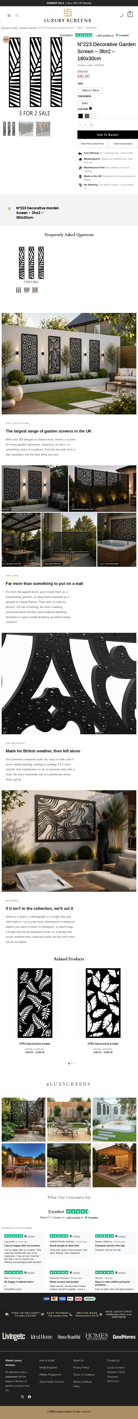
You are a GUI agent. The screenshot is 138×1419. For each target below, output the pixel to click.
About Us (78, 1360)
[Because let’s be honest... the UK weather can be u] (69, 1165)
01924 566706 (119, 1317)
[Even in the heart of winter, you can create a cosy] (114, 1165)
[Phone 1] (121, 15)
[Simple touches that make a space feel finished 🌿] (69, 1120)
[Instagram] (22, 1396)
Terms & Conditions (84, 1374)
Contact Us (113, 1360)
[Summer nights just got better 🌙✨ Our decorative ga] (23, 1165)
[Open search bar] (17, 15)
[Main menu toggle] (8, 15)
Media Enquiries (48, 1367)
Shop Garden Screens (51, 1381)
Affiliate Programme (50, 1374)
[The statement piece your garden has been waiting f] (23, 1120)
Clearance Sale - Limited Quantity (19, 28)
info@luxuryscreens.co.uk (119, 1314)
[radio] (90, 90)
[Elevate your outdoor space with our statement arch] (114, 1120)
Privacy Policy (81, 1367)
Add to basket (107, 134)
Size (80, 83)
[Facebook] (29, 1396)
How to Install (46, 1360)
